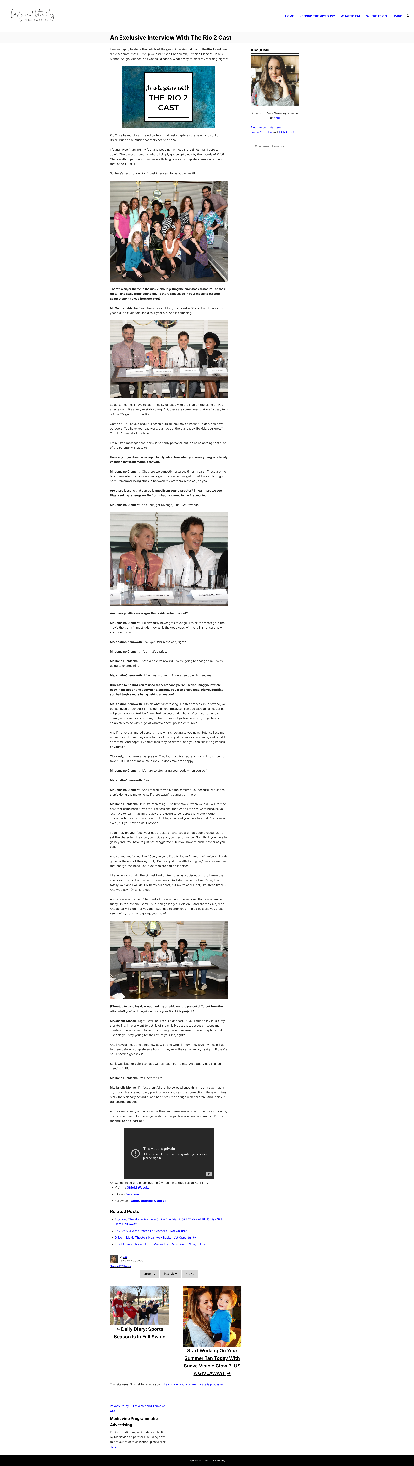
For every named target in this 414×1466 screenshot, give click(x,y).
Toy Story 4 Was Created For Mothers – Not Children (151, 1231)
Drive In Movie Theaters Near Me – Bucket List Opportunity (155, 1237)
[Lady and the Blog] (57, 16)
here (277, 118)
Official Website (138, 1187)
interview (170, 1273)
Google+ (160, 1200)
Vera (125, 1257)
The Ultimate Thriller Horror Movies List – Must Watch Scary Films (160, 1244)
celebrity (149, 1273)
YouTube (146, 1200)
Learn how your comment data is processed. (194, 1384)
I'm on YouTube (261, 132)
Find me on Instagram (266, 127)
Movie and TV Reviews (120, 1266)
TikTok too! (286, 132)
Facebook (132, 1194)
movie (190, 1273)
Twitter (134, 1200)
